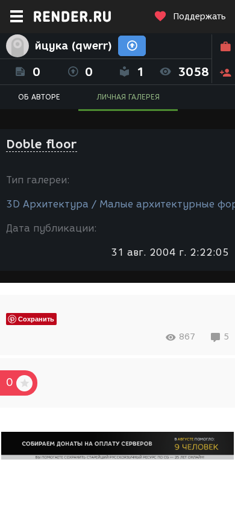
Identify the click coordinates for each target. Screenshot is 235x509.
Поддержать (199, 16)
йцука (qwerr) (73, 45)
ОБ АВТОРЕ (39, 96)
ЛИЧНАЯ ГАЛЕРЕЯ (128, 96)
